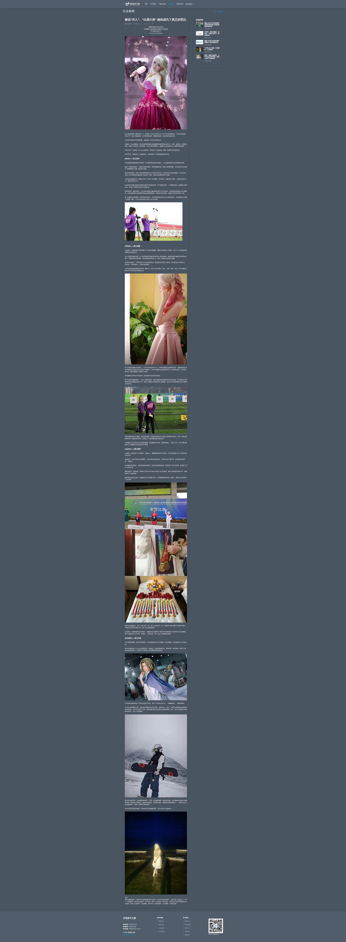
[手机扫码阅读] (153, 24)
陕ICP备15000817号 (129, 934)
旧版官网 (187, 935)
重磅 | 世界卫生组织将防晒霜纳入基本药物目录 (212, 41)
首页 (146, 4)
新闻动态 (171, 4)
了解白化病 (162, 4)
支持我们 (187, 931)
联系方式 (187, 928)
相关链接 (189, 4)
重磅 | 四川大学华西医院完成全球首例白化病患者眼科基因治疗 (212, 24)
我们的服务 (188, 924)
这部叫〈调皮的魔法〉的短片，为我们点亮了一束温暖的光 (212, 33)
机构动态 (161, 924)
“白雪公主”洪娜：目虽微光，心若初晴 (212, 48)
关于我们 (153, 4)
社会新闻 (220, 11)
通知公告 (161, 921)
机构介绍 (187, 921)
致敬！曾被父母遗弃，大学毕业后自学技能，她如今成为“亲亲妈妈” (212, 56)
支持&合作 (180, 4)
